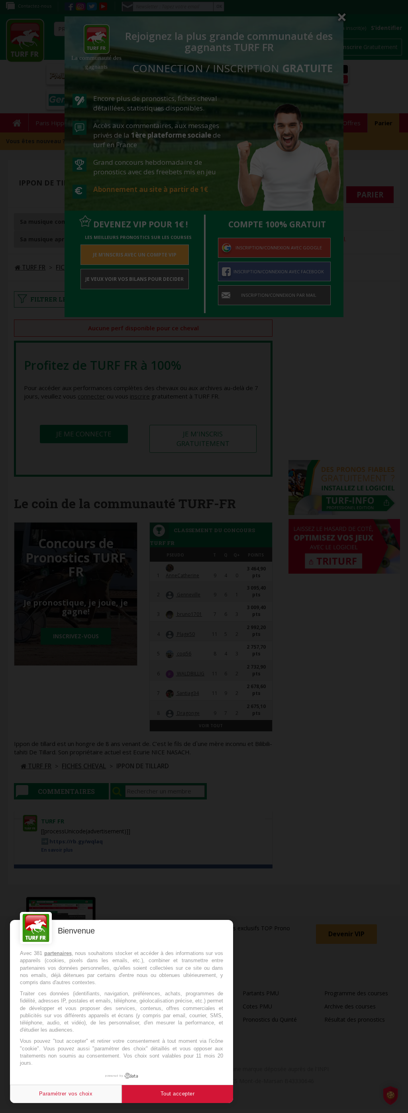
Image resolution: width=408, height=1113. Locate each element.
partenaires (58, 953)
